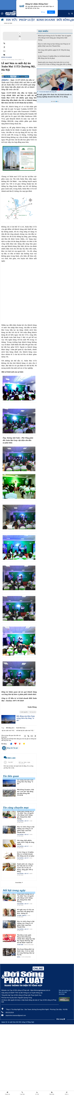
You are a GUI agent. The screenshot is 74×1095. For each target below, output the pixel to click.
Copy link (22, 1094)
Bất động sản (10, 728)
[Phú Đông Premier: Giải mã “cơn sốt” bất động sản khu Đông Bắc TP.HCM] (9, 792)
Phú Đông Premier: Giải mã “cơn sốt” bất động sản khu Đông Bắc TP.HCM (25, 792)
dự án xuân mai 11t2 (8, 730)
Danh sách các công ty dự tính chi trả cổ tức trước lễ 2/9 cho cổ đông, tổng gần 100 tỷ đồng (25, 867)
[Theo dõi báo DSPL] (19, 76)
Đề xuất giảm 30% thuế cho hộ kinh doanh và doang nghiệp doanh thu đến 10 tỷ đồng (54, 95)
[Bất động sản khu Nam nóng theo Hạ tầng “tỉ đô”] (8, 719)
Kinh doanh (46, 19)
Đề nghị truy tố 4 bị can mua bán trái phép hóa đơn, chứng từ (25, 911)
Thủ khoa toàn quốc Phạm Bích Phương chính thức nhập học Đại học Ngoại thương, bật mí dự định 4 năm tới (26, 938)
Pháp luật (27, 19)
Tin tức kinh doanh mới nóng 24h (47, 92)
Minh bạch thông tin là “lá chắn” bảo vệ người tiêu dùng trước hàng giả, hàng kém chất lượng (25, 815)
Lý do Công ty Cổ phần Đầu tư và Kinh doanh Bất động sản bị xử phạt (25, 854)
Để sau (43, 12)
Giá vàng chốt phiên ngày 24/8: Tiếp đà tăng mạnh (25, 842)
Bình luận (52, 1094)
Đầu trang (60, 1019)
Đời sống (63, 19)
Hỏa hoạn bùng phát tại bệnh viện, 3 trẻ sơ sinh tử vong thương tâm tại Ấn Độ (25, 952)
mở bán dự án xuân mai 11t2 (24, 730)
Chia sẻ (66, 1094)
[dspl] (2, 20)
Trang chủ (7, 1094)
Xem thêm (18, 883)
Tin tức (11, 19)
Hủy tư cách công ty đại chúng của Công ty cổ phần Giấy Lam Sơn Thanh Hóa (25, 829)
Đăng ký (51, 12)
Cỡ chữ (37, 1094)
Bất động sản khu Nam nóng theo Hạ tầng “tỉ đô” (26, 718)
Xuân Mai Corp (20, 728)
